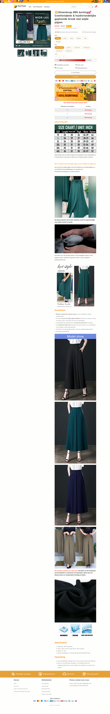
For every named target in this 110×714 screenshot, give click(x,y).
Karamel (58, 41)
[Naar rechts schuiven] (49, 53)
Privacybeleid (45, 683)
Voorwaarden (45, 686)
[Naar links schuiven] (15, 53)
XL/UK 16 (77, 47)
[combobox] (80, 6)
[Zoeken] (89, 6)
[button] (47, 6)
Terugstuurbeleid (46, 691)
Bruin (71, 38)
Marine (79, 38)
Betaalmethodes (46, 688)
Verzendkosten (58, 28)
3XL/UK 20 (59, 51)
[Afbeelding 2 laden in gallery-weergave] (28, 53)
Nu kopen (75, 77)
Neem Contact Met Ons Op (21, 688)
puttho (59, 705)
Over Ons (16, 686)
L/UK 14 (69, 47)
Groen (58, 38)
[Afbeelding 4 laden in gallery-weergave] (43, 53)
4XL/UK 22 (69, 51)
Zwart (65, 38)
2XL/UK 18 (86, 47)
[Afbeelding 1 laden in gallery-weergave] (21, 53)
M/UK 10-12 (59, 47)
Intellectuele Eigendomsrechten (22, 691)
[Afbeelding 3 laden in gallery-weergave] (36, 53)
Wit (85, 38)
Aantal (56, 54)
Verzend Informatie (46, 694)
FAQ (15, 683)
